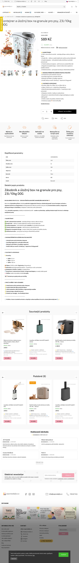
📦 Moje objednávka (46, 541)
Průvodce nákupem (44, 528)
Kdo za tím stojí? (5, 529)
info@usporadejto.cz (21, 1)
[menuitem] (6, 12)
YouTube (33, 494)
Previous (3, 312)
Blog (46, 1)
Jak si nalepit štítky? (6, 540)
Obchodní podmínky (44, 533)
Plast (52, 174)
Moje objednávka (5, 547)
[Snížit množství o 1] (43, 112)
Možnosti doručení (63, 47)
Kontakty (42, 538)
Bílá (51, 177)
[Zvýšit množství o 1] (51, 112)
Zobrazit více (39, 462)
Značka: (44, 35)
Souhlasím (63, 554)
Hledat (63, 533)
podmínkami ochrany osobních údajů (66, 478)
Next (76, 312)
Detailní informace (45, 104)
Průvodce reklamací (44, 531)
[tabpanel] (14, 338)
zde (34, 555)
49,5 (52, 167)
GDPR (41, 535)
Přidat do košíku (64, 111)
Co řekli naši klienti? (6, 536)
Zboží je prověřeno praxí (7, 534)
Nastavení (14, 558)
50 (51, 164)
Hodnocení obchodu (40, 431)
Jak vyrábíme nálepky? (7, 538)
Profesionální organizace (7, 531)
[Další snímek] (38, 50)
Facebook (26, 494)
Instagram (30, 494)
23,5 (52, 160)
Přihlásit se (68, 475)
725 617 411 (7, 1)
